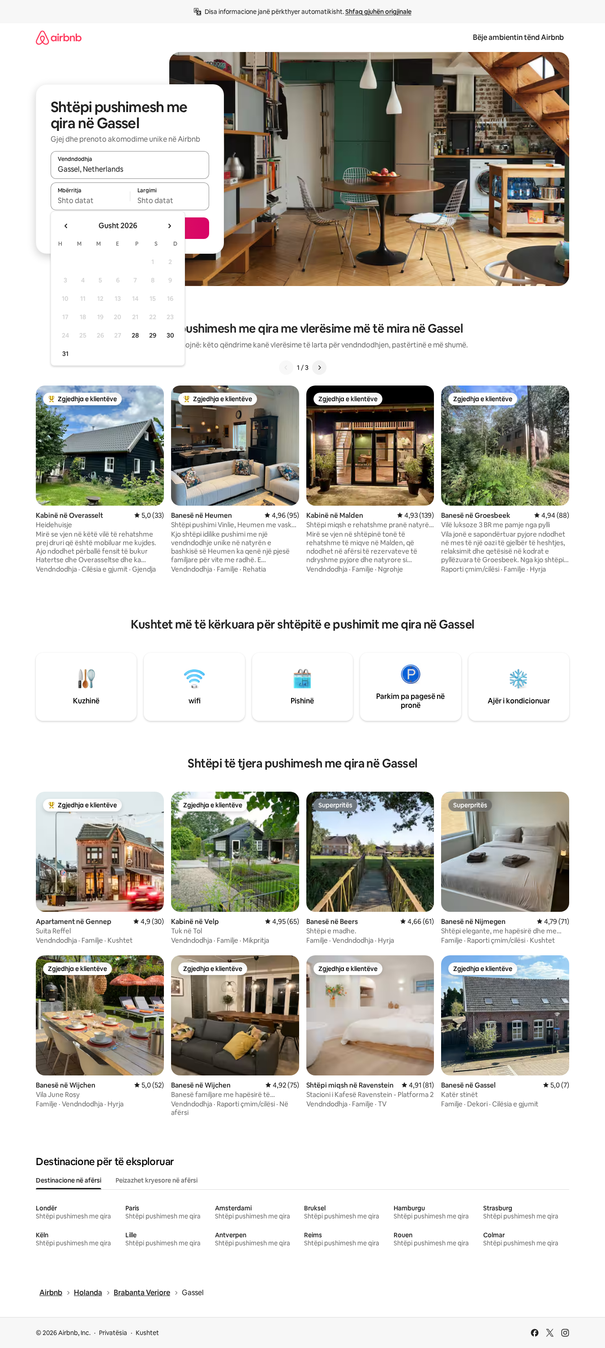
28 (135, 335)
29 (152, 335)
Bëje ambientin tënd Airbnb (518, 37)
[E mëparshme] (286, 367)
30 (170, 335)
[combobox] (130, 169)
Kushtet (147, 1333)
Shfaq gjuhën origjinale (378, 12)
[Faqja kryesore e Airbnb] (59, 37)
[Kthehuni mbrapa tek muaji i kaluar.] (66, 226)
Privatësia (113, 1333)
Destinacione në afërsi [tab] (68, 1180)
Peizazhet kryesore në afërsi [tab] (156, 1180)
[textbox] (90, 200)
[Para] (319, 367)
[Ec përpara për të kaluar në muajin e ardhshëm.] (169, 226)
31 (65, 354)
